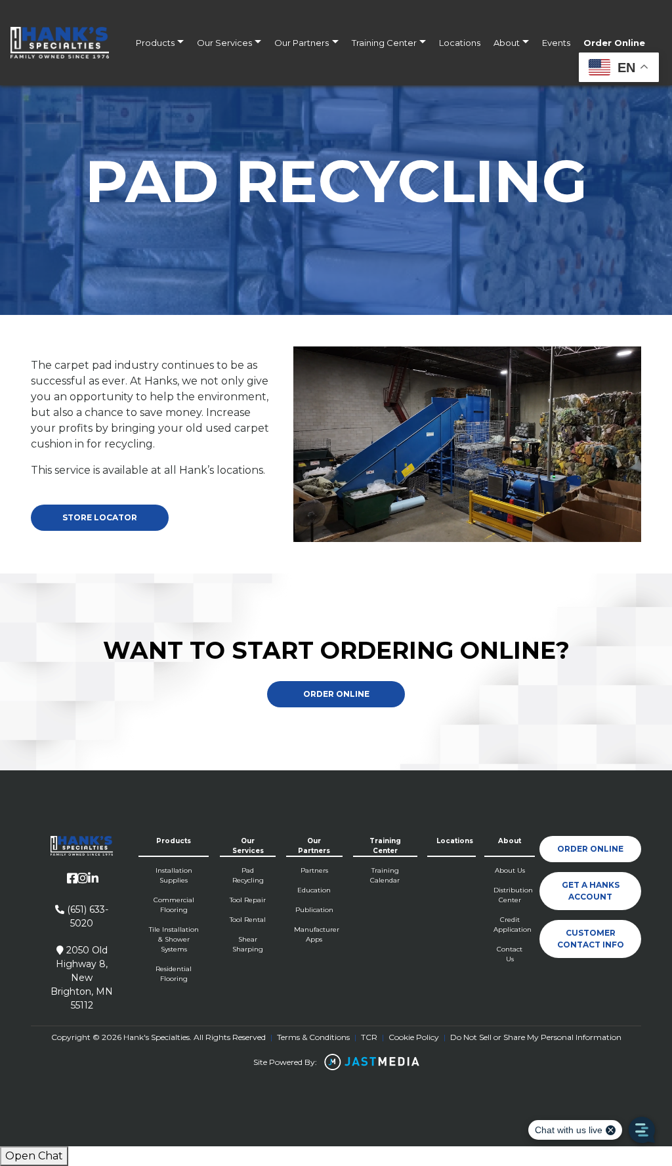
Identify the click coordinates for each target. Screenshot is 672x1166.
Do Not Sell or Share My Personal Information (535, 1037)
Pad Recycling (248, 875)
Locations (459, 42)
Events (556, 42)
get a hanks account (591, 891)
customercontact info (590, 938)
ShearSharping (247, 944)
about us (510, 870)
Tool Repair (248, 900)
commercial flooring (174, 905)
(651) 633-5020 (86, 916)
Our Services (224, 42)
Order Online (614, 42)
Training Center (384, 42)
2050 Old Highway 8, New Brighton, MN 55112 (82, 977)
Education (314, 890)
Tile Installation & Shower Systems (174, 939)
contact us (509, 954)
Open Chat (34, 1156)
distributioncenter (510, 895)
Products (155, 42)
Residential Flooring (174, 974)
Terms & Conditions (313, 1037)
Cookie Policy (413, 1037)
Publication (314, 910)
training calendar (385, 875)
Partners (314, 870)
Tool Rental (248, 919)
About (507, 42)
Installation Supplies (174, 875)
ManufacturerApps (314, 934)
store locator (99, 517)
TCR (369, 1037)
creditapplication (510, 924)
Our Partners (301, 42)
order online (590, 849)
